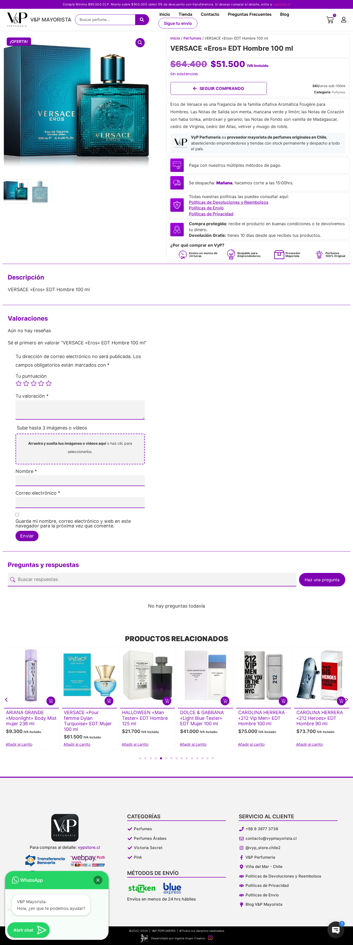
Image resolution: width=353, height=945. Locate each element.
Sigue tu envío (178, 23)
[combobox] (105, 19)
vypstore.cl (281, 4)
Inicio (164, 14)
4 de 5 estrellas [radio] (41, 383)
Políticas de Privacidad (211, 213)
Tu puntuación (31, 376)
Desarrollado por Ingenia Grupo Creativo (178, 938)
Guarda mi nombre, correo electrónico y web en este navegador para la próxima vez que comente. (73, 523)
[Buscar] (142, 19)
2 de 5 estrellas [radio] (26, 383)
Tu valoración (32, 396)
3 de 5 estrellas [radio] (33, 383)
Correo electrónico (38, 493)
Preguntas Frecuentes (250, 14)
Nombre (26, 471)
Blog (284, 14)
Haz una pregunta (322, 579)
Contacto (210, 14)
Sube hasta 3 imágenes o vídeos (52, 427)
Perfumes (192, 38)
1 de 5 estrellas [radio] (19, 383)
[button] (140, 42)
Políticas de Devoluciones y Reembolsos (228, 202)
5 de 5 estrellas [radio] (48, 383)
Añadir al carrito (19, 744)
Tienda (185, 14)
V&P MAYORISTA (50, 20)
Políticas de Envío (206, 207)
